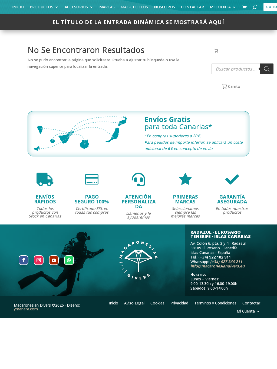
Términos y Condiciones (215, 302)
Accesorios (76, 7)
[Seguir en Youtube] (54, 260)
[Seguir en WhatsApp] (69, 260)
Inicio (18, 7)
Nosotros (164, 7)
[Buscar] (266, 68)
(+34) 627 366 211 (226, 261)
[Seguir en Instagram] (39, 260)
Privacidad (179, 302)
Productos (41, 7)
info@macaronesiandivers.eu (217, 266)
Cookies (157, 302)
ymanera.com (26, 308)
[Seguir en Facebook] (23, 260)
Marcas (107, 7)
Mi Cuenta (220, 7)
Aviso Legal (134, 302)
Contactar (192, 7)
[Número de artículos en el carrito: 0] (216, 50)
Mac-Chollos (134, 7)
